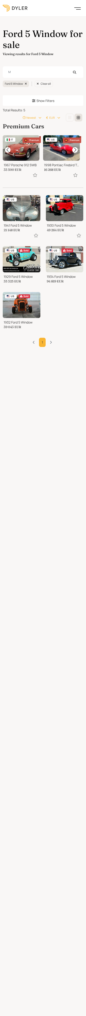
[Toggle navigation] (77, 8)
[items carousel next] (75, 150)
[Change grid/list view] (70, 117)
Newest (31, 118)
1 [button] (42, 342)
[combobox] (43, 72)
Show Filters (45, 101)
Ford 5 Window (14, 84)
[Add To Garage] (35, 174)
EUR (52, 118)
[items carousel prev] (8, 150)
